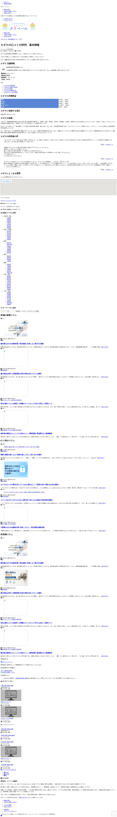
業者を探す (7, 9)
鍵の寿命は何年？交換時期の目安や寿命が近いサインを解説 (21, 373)
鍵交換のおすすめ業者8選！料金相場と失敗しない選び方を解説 (22, 343)
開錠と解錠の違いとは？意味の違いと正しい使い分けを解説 (21, 454)
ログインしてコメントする (8, 200)
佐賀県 (9, 294)
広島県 (9, 281)
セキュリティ (7, 400)
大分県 (9, 299)
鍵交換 (14, 400)
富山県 (9, 232)
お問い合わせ (7, 13)
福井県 (9, 236)
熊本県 (9, 297)
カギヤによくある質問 (11, 92)
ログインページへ (7, 662)
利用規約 (6, 809)
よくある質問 (7, 805)
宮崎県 (9, 301)
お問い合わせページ (24, 797)
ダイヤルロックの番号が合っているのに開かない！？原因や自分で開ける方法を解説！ (30, 484)
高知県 (9, 289)
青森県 (9, 227)
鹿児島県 (9, 302)
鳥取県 (9, 276)
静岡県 (9, 257)
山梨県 (9, 237)
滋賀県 (9, 264)
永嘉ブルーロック (6, 702)
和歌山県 (9, 272)
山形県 (9, 222)
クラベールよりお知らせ (9, 769)
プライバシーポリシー (10, 811)
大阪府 (9, 267)
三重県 (9, 261)
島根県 (9, 277)
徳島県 (9, 284)
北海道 (9, 217)
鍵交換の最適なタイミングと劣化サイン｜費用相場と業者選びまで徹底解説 (26, 433)
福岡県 (9, 292)
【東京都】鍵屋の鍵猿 (21, 678)
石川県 (9, 234)
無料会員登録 (7, 3)
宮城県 (9, 219)
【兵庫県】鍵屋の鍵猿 (7, 764)
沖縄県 (9, 304)
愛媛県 (9, 287)
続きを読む (105, 347)
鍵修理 (5, 370)
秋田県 (9, 226)
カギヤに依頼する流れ (11, 87)
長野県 (9, 239)
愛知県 (9, 259)
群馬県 (9, 251)
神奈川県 (9, 244)
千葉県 (9, 247)
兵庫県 (9, 269)
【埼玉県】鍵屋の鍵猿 (7, 742)
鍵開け (5, 451)
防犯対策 (18, 400)
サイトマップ (9, 20)
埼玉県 (9, 246)
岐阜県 (9, 256)
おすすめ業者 (12, 430)
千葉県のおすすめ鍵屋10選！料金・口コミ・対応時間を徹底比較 (23, 527)
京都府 (9, 266)
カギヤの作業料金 (9, 85)
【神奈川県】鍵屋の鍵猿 (8, 735)
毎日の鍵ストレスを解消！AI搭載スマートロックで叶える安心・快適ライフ (26, 403)
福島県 (9, 221)
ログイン (6, 2)
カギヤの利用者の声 (10, 90)
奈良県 (9, 271)
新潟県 (9, 231)
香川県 (9, 286)
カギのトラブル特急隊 (7, 718)
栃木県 (9, 252)
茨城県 (9, 249)
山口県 (9, 282)
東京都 (9, 242)
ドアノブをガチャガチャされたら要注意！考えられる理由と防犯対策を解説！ (27, 500)
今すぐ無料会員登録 (6, 670)
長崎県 (9, 296)
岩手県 (9, 224)
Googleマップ (109, 144)
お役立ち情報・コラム (10, 11)
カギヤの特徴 (8, 89)
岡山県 (9, 279)
